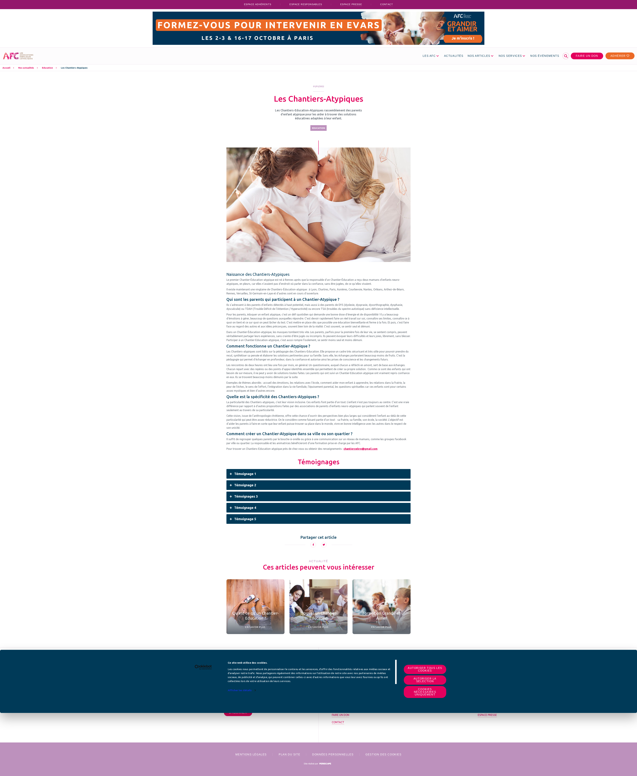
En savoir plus (255, 627)
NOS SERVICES (510, 55)
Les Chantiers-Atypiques (74, 68)
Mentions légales (251, 754)
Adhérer (618, 55)
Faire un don (587, 55)
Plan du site (289, 754)
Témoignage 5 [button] (245, 519)
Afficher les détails (240, 690)
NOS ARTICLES (479, 55)
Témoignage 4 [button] (245, 508)
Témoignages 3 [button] (246, 496)
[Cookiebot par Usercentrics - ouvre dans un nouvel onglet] (203, 667)
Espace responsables (305, 4)
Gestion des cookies (383, 754)
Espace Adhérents (257, 4)
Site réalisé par (311, 763)
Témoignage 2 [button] (245, 485)
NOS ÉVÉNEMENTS (544, 55)
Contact (386, 4)
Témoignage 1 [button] (245, 474)
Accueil (6, 68)
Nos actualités (26, 68)
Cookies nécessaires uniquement (425, 692)
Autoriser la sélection (425, 680)
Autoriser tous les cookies (425, 669)
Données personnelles (333, 754)
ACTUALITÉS (453, 55)
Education (47, 68)
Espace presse (351, 4)
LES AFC (429, 55)
